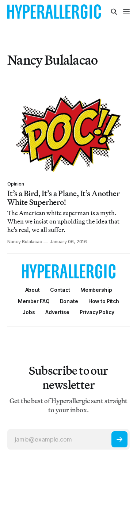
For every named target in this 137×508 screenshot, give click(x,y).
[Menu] (126, 12)
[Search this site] (114, 12)
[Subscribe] (119, 439)
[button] (96, 290)
